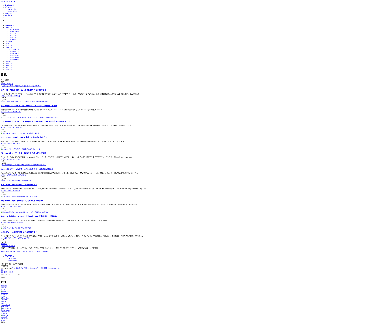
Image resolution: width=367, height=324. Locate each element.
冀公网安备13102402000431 (50, 268)
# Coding (17, 143)
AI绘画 (3, 251)
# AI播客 (14, 206)
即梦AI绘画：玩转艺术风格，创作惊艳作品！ (19, 185)
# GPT (21, 127)
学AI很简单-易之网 (18, 268)
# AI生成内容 (15, 175)
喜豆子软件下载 (42, 251)
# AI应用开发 (14, 127)
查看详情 (4, 286)
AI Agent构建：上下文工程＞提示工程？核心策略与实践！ (24, 153)
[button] (2, 270)
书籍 (11, 272)
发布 (2, 84)
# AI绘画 (13, 191)
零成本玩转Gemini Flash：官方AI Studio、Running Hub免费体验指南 (29, 106)
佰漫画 (23, 251)
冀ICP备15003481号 (32, 268)
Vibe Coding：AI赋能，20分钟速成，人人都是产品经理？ (24, 137)
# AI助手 (11, 96)
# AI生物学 (19, 222)
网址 (2, 272)
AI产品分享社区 (31, 251)
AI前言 (3, 191)
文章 (5, 272)
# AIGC (7, 191)
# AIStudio (11, 112)
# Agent (7, 127)
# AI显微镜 (11, 222)
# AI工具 (18, 112)
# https (19, 206)
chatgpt (18, 251)
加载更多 (4, 244)
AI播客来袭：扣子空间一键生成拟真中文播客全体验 (22, 201)
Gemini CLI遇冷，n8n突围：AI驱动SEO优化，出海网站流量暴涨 (27, 169)
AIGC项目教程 (6, 238)
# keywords (16, 159)
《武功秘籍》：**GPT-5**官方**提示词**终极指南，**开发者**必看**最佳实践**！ (35, 122)
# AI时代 (17, 96)
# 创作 (18, 191)
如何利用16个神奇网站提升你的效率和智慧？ (19, 232)
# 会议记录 (26, 238)
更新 (5, 84)
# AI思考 (8, 175)
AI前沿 (3, 96)
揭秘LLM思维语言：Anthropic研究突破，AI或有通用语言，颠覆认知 (29, 216)
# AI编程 (23, 175)
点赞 (11, 84)
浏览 (8, 84)
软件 (8, 272)
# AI (6, 96)
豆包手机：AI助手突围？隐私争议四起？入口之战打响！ (23, 90)
